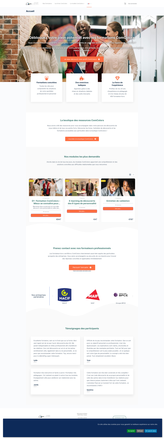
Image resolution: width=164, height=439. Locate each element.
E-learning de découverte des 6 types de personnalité (82, 202)
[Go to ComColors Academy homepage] (32, 3)
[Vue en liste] (133, 174)
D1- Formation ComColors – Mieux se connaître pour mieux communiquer (46, 202)
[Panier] (125, 3)
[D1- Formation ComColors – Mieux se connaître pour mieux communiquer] (46, 187)
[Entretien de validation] (118, 187)
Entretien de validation (118, 201)
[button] (52, 296)
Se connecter (132, 3)
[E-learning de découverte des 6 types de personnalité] (82, 187)
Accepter (131, 431)
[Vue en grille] (130, 174)
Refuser (140, 431)
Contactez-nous (119, 417)
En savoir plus (151, 431)
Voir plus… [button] (46, 215)
